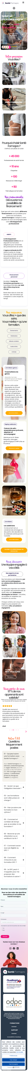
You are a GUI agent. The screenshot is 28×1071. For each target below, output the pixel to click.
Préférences (13, 1056)
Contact (14, 1026)
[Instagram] (10, 948)
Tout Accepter (13, 1064)
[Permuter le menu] (23, 2)
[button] (9, 234)
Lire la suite (19, 1052)
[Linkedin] (17, 948)
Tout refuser (13, 1060)
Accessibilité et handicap (14, 1037)
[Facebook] (14, 948)
